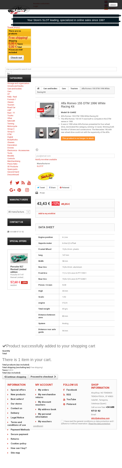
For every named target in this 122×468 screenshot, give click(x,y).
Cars (9, 91)
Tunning (10, 123)
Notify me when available (46, 159)
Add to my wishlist (46, 213)
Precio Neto (12, 164)
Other (9, 118)
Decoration (12, 145)
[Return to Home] (38, 88)
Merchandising (13, 161)
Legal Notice (17, 417)
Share (52, 187)
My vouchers (45, 421)
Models (10, 156)
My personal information (43, 415)
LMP (9, 110)
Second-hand (13, 172)
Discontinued (13, 174)
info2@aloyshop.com (100, 418)
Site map (15, 452)
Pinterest (65, 187)
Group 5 (10, 131)
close (113, 5)
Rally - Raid (12, 97)
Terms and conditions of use (16, 423)
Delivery (14, 413)
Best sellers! (17, 399)
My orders (43, 390)
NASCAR (11, 121)
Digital (10, 137)
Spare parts (12, 169)
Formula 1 (11, 99)
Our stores (16, 403)
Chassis (10, 142)
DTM (9, 134)
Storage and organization (18, 83)
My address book (47, 409)
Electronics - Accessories (18, 150)
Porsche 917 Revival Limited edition (18, 269)
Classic (10, 102)
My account (44, 384)
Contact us (16, 222)
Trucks (10, 115)
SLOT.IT (40, 166)
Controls (11, 158)
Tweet (42, 187)
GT (8, 94)
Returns (14, 439)
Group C (10, 129)
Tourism (10, 105)
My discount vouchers (43, 403)
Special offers (18, 241)
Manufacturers (19, 200)
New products (17, 394)
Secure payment (19, 434)
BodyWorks (12, 140)
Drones (10, 148)
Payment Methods (20, 429)
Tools (9, 153)
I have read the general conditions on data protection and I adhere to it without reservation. (87, 422)
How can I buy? (18, 448)
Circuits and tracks (15, 86)
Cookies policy (18, 443)
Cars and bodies (14, 89)
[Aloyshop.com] (19, 10)
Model (64, 112)
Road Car (11, 107)
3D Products (12, 166)
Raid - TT (11, 113)
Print (42, 193)
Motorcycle (12, 126)
